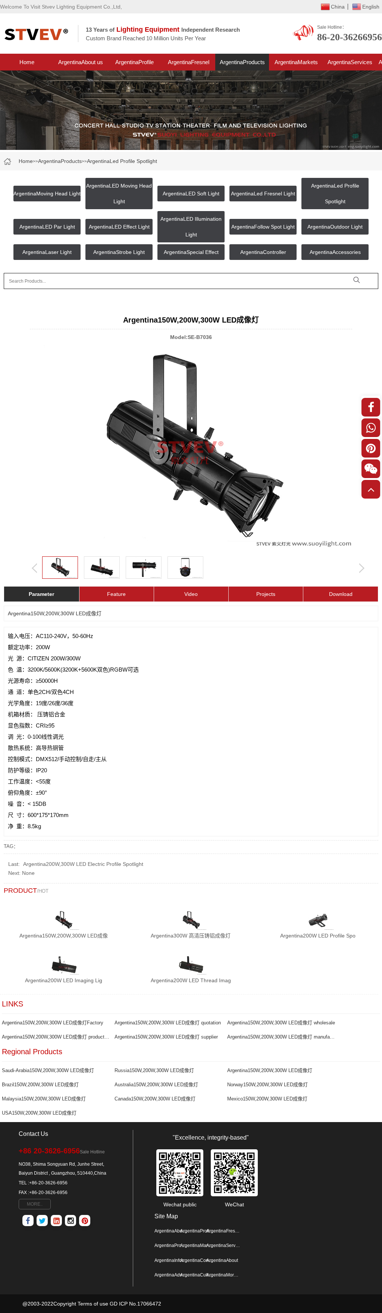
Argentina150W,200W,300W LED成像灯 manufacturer (281, 1037)
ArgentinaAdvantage (171, 1275)
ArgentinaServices (350, 62)
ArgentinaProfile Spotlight (134, 64)
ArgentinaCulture (197, 1275)
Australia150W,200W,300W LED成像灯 (156, 1084)
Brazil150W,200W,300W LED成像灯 (40, 1084)
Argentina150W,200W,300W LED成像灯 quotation (168, 1022)
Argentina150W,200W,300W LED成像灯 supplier (166, 1037)
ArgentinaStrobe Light (119, 252)
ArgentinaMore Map (223, 1275)
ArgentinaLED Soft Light (191, 194)
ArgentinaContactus (197, 1260)
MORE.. (35, 1204)
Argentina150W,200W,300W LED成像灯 (269, 1070)
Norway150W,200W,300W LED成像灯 (267, 1084)
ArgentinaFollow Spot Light (263, 227)
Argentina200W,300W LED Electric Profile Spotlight (83, 864)
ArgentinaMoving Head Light (47, 194)
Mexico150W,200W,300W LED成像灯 (267, 1099)
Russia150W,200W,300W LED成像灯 (154, 1070)
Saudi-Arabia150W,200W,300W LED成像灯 (48, 1070)
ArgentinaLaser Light (47, 252)
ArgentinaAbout (222, 1260)
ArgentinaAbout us (80, 62)
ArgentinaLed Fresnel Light (263, 194)
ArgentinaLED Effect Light (119, 227)
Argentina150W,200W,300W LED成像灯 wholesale (281, 1022)
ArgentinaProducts (242, 62)
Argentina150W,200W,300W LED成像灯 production (56, 1037)
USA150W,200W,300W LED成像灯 (39, 1113)
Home (26, 62)
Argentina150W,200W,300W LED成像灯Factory (52, 1022)
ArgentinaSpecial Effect (191, 252)
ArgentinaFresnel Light (188, 64)
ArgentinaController (263, 252)
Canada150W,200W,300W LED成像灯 (155, 1099)
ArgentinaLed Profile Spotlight (122, 161)
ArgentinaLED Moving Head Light (119, 193)
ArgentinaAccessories (335, 252)
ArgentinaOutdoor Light (335, 227)
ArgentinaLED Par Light (47, 227)
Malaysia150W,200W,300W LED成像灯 (44, 1099)
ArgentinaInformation (171, 1260)
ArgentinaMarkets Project (296, 64)
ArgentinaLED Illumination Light (191, 227)
